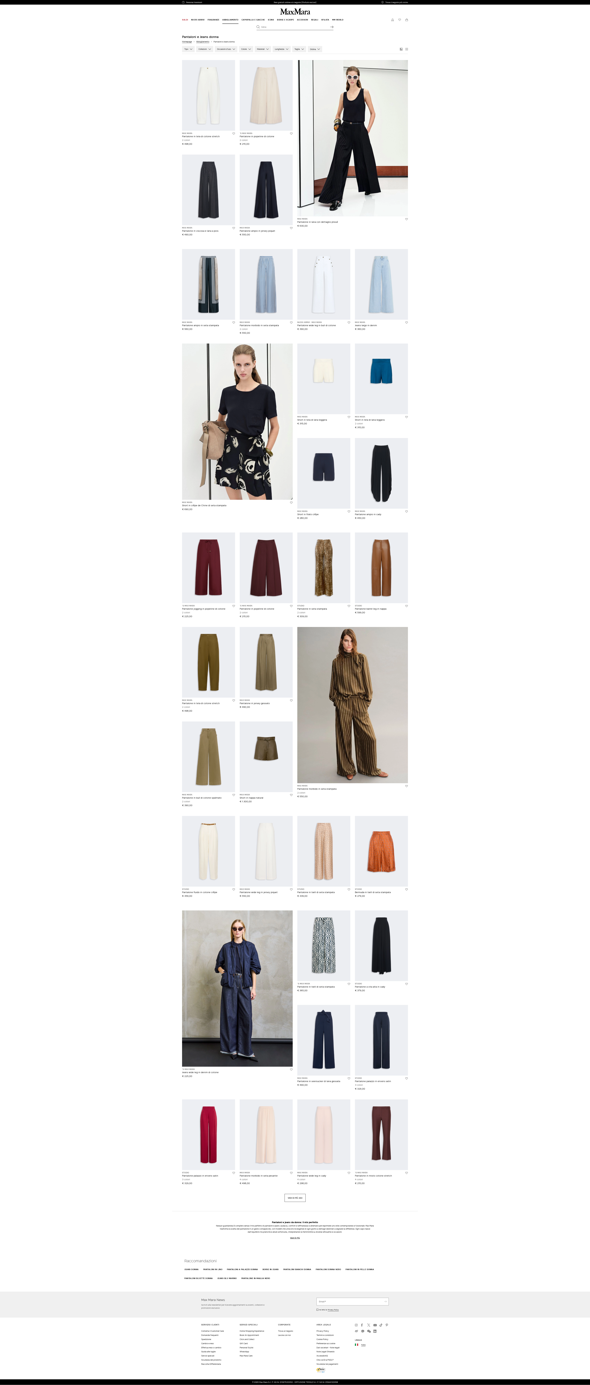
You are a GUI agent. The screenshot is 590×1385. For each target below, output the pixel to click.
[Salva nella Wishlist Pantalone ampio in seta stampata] (233, 322)
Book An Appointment (249, 1335)
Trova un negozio (285, 1331)
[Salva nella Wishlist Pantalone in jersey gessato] (291, 700)
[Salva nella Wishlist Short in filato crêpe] (349, 511)
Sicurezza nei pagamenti (327, 1364)
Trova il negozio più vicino (396, 2)
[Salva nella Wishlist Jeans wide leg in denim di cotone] (291, 1069)
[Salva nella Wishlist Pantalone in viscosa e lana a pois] (233, 228)
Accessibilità (322, 1355)
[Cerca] (331, 26)
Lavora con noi (284, 1335)
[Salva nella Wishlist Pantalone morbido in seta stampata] (291, 322)
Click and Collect (247, 1339)
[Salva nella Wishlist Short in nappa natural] (291, 795)
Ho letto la (329, 1309)
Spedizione (206, 1339)
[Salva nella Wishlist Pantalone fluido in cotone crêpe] (233, 889)
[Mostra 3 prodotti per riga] (401, 49)
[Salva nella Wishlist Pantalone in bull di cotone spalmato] (233, 795)
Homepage (187, 41)
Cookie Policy (322, 1339)
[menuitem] (185, 20)
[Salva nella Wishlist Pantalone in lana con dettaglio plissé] (406, 219)
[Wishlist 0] (399, 19)
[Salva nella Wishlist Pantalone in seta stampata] (349, 606)
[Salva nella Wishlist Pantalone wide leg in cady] (349, 1173)
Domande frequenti (209, 1335)
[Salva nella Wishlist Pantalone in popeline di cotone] (291, 133)
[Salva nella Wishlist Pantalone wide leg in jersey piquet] (291, 889)
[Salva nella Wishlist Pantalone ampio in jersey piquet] (291, 228)
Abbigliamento (202, 41)
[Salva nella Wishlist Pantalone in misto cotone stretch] (406, 1173)
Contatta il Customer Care (212, 1331)
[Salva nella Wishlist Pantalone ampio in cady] (406, 511)
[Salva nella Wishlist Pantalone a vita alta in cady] (406, 984)
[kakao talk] (362, 1331)
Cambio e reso (207, 1343)
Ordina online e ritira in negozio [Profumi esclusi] (295, 2)
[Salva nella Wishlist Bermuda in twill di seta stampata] (406, 889)
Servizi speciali (207, 1355)
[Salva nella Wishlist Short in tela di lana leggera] (349, 417)
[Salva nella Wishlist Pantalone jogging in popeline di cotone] (233, 606)
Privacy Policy (333, 1309)
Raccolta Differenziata (211, 1364)
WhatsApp (244, 1351)
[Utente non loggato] (392, 19)
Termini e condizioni (325, 1335)
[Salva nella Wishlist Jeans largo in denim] (406, 322)
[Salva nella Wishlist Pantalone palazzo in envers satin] (406, 1078)
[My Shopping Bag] (406, 19)
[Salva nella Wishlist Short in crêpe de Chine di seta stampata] (291, 502)
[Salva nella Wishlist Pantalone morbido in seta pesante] (291, 1173)
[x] (368, 1325)
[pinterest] (387, 1325)
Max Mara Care (246, 1355)
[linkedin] (374, 1331)
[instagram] (356, 1325)
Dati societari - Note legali (328, 1347)
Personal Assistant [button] (207, 3)
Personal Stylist (246, 1347)
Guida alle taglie (208, 1351)
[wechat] (368, 1331)
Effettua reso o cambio (211, 1347)
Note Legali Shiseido (325, 1351)
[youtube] (374, 1325)
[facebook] (362, 1325)
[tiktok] (381, 1325)
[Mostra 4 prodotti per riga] (406, 49)
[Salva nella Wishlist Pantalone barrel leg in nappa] (406, 606)
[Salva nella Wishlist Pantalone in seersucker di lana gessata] (349, 1078)
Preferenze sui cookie (326, 1343)
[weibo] (356, 1331)
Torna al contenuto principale (15, 1)
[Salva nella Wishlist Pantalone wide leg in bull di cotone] (349, 322)
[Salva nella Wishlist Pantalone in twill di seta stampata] (349, 889)
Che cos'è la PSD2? (325, 1360)
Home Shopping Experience (252, 1331)
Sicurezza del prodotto (211, 1360)
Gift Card (244, 1343)
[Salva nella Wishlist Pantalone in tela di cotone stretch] (233, 133)
